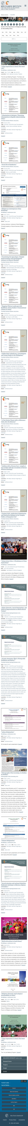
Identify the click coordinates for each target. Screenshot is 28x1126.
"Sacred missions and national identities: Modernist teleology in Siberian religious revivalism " (13, 885)
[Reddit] (8, 24)
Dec (18, 35)
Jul (25, 32)
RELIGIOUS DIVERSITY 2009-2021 (12, 1058)
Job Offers (14, 1098)
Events (5, 1071)
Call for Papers (14, 1102)
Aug (3, 35)
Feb (6, 32)
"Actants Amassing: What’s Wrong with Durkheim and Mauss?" (13, 659)
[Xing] (17, 24)
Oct (10, 35)
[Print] (23, 24)
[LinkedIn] (5, 24)
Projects (5, 1065)
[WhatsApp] (14, 24)
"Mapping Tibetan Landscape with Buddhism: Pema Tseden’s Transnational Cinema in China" (13, 307)
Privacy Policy (12, 1119)
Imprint (5, 1119)
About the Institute (14, 1091)
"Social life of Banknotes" (9, 164)
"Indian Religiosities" (7, 732)
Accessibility (22, 1119)
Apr (14, 32)
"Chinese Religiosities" (8, 840)
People (5, 1068)
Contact (14, 1088)
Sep (7, 35)
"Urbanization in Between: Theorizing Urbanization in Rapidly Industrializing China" (13, 117)
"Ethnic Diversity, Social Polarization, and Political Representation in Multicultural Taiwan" (14, 609)
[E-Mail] (20, 24)
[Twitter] (11, 24)
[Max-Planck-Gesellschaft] (7, 1115)
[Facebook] (2, 24)
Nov (14, 35)
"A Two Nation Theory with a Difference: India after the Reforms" (13, 421)
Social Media (5, 1085)
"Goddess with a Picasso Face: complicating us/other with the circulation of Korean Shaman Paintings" (14, 467)
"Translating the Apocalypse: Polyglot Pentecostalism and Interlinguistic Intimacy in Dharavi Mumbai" (12, 258)
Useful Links (5, 1082)
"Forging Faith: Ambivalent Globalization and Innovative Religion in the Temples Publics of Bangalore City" (13, 515)
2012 (13, 39)
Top (25, 1081)
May (18, 32)
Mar (10, 32)
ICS (14, 1109)
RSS (14, 1105)
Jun (22, 32)
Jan (3, 32)
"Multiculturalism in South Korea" (11, 941)
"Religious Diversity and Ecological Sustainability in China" (11, 994)
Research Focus (7, 1061)
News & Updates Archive (14, 1095)
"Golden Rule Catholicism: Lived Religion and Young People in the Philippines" (13, 354)
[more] (10, 86)
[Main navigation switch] (25, 5)
